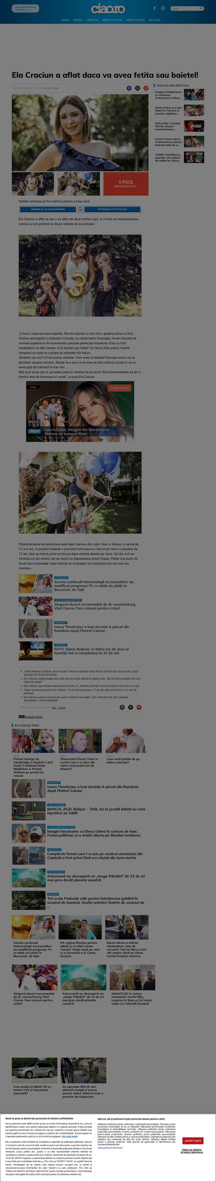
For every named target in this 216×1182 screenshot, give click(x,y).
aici (42, 1161)
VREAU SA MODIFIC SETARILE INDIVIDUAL (192, 1151)
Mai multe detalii (70, 1136)
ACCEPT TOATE (193, 1141)
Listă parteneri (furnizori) (110, 1148)
